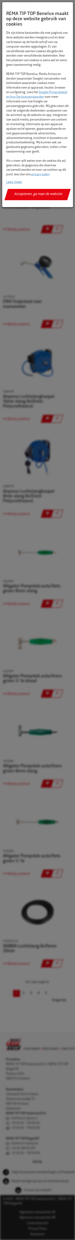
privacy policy (40, 174)
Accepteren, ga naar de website (38, 194)
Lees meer (14, 182)
